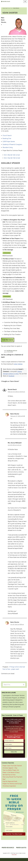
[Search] (23, 684)
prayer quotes (21, 847)
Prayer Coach (10, 8)
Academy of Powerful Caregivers (12, 144)
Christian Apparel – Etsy (10, 768)
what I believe (18, 364)
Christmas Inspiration (9, 786)
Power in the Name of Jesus (11, 772)
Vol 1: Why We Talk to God (12, 155)
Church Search (7, 135)
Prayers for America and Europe (12, 783)
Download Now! (7, 252)
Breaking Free (7, 138)
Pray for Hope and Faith (10, 781)
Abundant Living (8, 147)
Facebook (11, 376)
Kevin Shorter (14, 414)
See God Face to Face (9, 775)
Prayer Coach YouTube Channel (12, 765)
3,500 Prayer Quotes (9, 141)
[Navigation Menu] (25, 1)
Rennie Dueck (12, 389)
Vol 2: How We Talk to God (12, 158)
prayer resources (8, 847)
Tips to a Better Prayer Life (11, 770)
